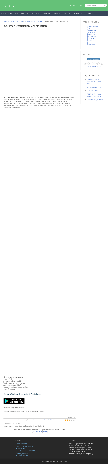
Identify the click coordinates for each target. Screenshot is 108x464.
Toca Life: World (92, 91)
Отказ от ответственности (25, 451)
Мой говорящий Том (94, 87)
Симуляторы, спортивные (33, 21)
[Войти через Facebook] (90, 64)
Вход (80, 5)
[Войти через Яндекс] (93, 64)
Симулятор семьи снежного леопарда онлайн (94, 82)
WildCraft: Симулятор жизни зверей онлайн (94, 95)
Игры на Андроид (17, 21)
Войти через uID (93, 59)
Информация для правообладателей (22, 454)
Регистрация (73, 5)
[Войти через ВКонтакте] (86, 64)
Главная (6, 21)
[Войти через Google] (97, 64)
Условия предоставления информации (24, 447)
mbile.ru (8, 5)
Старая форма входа (93, 67)
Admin (32, 420)
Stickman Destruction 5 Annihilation (48, 420)
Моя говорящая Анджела (95, 100)
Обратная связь (21, 444)
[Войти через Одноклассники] (101, 64)
